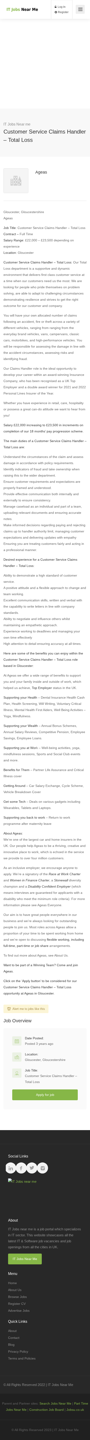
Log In (61, 7)
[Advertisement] (45, 64)
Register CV (17, 1304)
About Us (14, 1290)
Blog (11, 1344)
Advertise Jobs (19, 1310)
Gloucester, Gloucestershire (45, 1060)
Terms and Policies (22, 1358)
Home (12, 1283)
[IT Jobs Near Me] (22, 4)
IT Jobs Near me (16, 124)
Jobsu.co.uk (75, 1409)
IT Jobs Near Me (25, 1259)
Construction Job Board (46, 1409)
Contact (13, 1338)
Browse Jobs (17, 1297)
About (12, 1331)
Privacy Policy (18, 1351)
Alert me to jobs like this (28, 1009)
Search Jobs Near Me (55, 1403)
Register (63, 12)
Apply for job (45, 1095)
